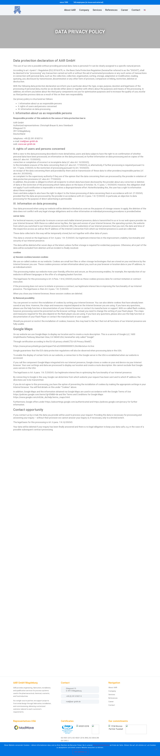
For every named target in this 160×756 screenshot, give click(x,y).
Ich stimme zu (80, 752)
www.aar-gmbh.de (26, 144)
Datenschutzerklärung (101, 745)
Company (84, 10)
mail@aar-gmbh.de (29, 141)
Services (97, 10)
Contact (136, 10)
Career (124, 10)
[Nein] (156, 749)
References (111, 10)
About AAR (70, 10)
